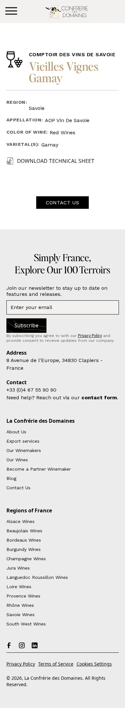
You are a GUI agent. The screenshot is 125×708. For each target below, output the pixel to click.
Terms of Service (55, 664)
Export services (22, 441)
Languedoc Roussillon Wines (37, 577)
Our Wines (17, 459)
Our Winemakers (23, 450)
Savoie (37, 108)
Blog (11, 478)
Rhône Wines (20, 605)
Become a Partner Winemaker (38, 469)
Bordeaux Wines (23, 540)
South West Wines (26, 623)
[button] (11, 11)
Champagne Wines (26, 558)
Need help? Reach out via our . (62, 397)
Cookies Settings (94, 664)
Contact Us (18, 487)
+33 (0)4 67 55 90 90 (31, 390)
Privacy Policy (20, 664)
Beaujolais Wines (24, 530)
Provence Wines (23, 595)
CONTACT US (62, 202)
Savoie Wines (20, 614)
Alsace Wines (20, 521)
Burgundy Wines (23, 549)
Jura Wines (18, 568)
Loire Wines (18, 586)
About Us (16, 431)
